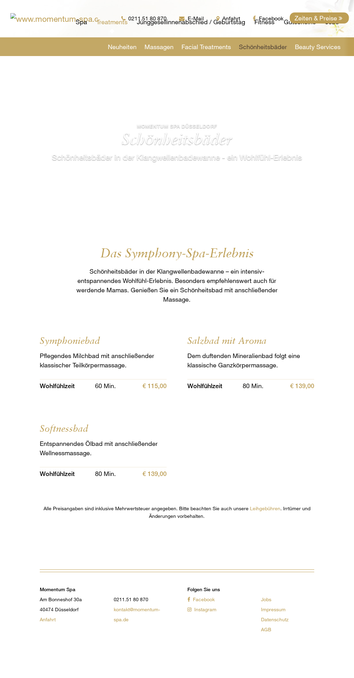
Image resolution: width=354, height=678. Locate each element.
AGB (266, 629)
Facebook (203, 599)
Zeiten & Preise (317, 18)
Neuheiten (122, 47)
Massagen (159, 47)
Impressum (273, 609)
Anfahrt (48, 619)
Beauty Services (318, 47)
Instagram (204, 609)
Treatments (112, 22)
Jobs (266, 599)
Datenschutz (275, 619)
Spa (81, 22)
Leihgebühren (265, 508)
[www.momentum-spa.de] (19, 18)
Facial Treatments (206, 47)
